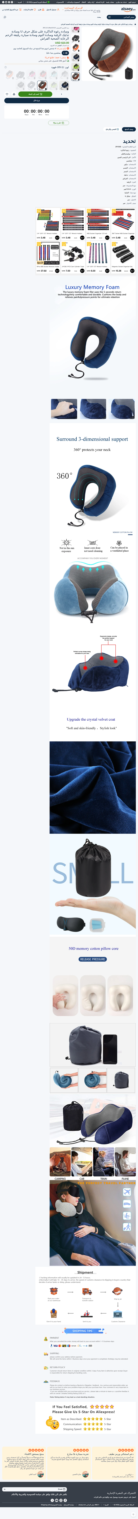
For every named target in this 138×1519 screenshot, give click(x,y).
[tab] (112, 129)
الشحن (59, 45)
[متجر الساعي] (128, 9)
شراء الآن (36, 100)
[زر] (6, 67)
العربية (20, 2)
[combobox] (52, 17)
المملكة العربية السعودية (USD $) (124, 1505)
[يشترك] (5, 1489)
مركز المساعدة (72, 8)
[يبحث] (5, 17)
